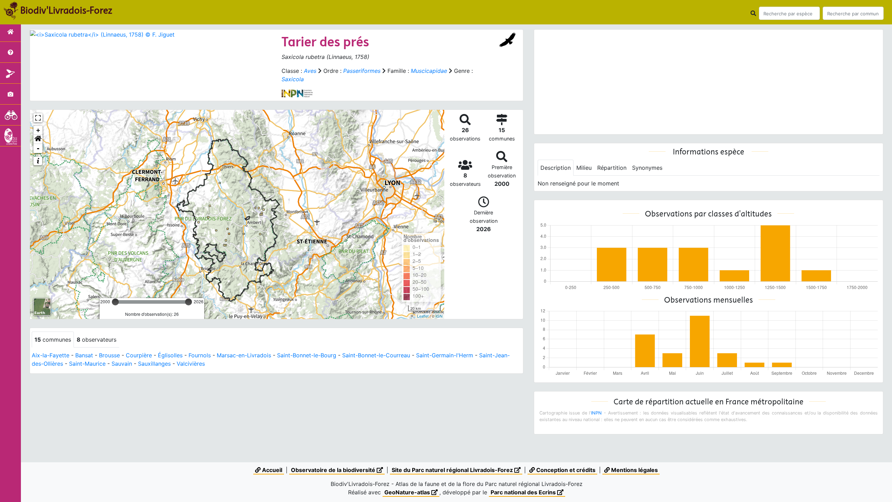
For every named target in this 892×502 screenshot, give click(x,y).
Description (555, 167)
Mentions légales (634, 469)
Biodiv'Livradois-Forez (66, 10)
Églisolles (170, 355)
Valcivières (191, 363)
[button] (38, 139)
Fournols (200, 355)
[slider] (115, 301)
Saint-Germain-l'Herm (444, 355)
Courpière (139, 355)
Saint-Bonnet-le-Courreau (376, 355)
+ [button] (38, 130)
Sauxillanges (154, 363)
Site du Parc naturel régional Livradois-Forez (453, 469)
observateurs (96, 339)
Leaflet (423, 316)
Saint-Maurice (87, 363)
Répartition (611, 167)
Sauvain (122, 363)
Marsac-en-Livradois (244, 355)
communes (52, 339)
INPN (596, 413)
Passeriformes (361, 70)
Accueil (271, 469)
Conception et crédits (565, 469)
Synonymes (647, 167)
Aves (310, 70)
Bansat (84, 355)
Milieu (584, 167)
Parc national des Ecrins (524, 492)
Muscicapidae (429, 70)
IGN (439, 316)
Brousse (109, 355)
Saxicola (293, 79)
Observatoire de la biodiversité (334, 469)
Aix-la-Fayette (50, 355)
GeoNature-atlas (407, 492)
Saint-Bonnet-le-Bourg (306, 355)
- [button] (38, 148)
